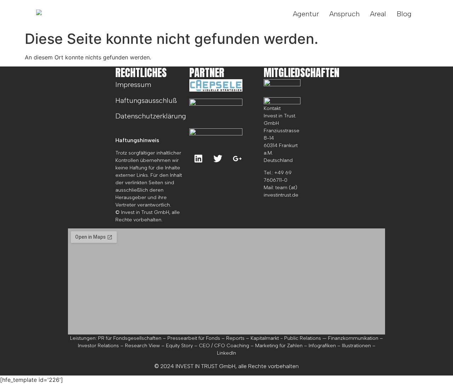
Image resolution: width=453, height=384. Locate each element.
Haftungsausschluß (146, 100)
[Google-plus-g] (237, 159)
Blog (404, 14)
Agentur (306, 14)
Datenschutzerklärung (150, 116)
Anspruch (344, 14)
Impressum (133, 84)
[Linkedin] (198, 159)
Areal (378, 14)
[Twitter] (217, 159)
